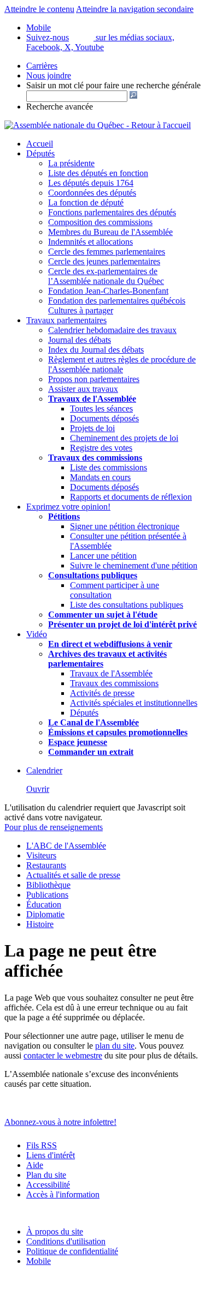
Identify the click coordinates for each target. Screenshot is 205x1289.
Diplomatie (45, 914)
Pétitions (64, 516)
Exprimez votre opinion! (68, 506)
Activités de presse (102, 693)
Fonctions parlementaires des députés (112, 212)
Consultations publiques (92, 575)
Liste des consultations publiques (126, 604)
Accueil (39, 143)
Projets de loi (92, 428)
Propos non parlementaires (93, 379)
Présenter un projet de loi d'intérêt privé (122, 624)
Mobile (38, 1261)
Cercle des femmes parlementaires (106, 251)
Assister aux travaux (83, 389)
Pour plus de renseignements (53, 827)
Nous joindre (48, 75)
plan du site (114, 1045)
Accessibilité (48, 1184)
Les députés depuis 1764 (90, 182)
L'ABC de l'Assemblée (66, 845)
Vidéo (36, 634)
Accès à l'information (62, 1194)
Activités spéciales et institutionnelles (133, 702)
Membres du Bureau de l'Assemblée (110, 232)
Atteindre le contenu (39, 9)
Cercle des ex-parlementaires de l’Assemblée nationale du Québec (106, 276)
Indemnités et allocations (90, 241)
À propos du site (54, 1231)
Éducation (43, 904)
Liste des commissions (108, 467)
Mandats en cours (100, 477)
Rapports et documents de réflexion (131, 496)
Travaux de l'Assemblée (92, 398)
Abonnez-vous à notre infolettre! (60, 1122)
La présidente (71, 163)
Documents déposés (104, 418)
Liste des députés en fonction (98, 173)
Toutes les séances (101, 408)
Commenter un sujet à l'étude (102, 614)
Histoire (40, 924)
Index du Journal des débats (96, 349)
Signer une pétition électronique (124, 526)
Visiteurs (41, 855)
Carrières (41, 65)
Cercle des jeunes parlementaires (104, 261)
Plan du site (46, 1174)
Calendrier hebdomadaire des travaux (112, 330)
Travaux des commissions (95, 457)
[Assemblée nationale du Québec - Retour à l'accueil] (97, 125)
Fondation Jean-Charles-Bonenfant (108, 290)
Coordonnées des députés (92, 192)
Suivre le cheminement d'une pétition (133, 565)
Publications (47, 894)
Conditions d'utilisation (66, 1241)
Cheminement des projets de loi (124, 438)
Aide (34, 1165)
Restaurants (46, 865)
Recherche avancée (59, 106)
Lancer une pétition (103, 555)
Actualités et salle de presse (73, 875)
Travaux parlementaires (66, 320)
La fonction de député (86, 202)
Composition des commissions (100, 222)
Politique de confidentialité (72, 1251)
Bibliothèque (48, 884)
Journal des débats (79, 339)
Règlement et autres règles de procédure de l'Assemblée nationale (122, 364)
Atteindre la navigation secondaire (135, 9)
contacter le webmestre (63, 1055)
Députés (40, 153)
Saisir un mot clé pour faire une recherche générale (113, 85)
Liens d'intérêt (50, 1155)
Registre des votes (101, 447)
